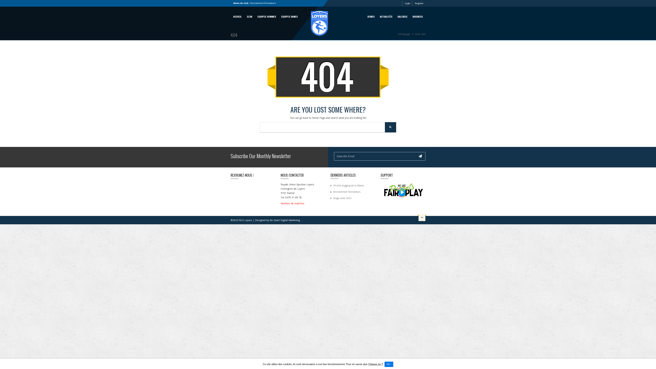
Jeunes (371, 16)
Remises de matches (293, 203)
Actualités (386, 16)
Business (418, 16)
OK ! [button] (389, 364)
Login (407, 3)
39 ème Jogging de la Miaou (348, 185)
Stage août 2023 (258, 3)
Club (249, 16)
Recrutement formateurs (347, 191)
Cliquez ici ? (375, 364)
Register (419, 3)
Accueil (237, 16)
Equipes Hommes (266, 16)
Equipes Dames (289, 16)
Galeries (402, 16)
